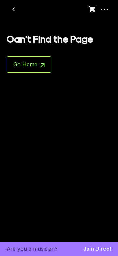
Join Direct (97, 248)
